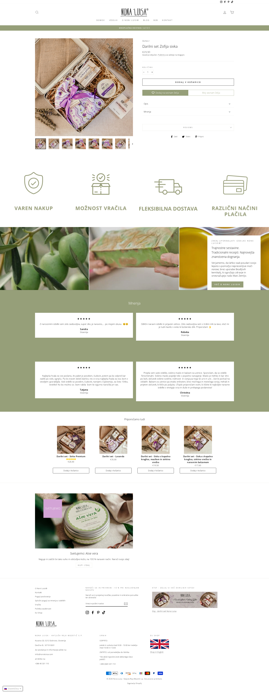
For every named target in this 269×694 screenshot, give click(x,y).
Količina (147, 67)
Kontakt (167, 20)
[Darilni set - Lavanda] (113, 440)
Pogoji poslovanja (42, 596)
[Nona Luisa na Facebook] (92, 612)
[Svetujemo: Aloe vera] (84, 520)
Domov (100, 20)
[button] (13, 688)
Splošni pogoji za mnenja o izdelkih (50, 600)
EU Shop (38, 612)
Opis (146, 103)
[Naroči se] (126, 603)
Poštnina (162, 55)
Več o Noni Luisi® (227, 284)
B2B (156, 20)
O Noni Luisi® (130, 20)
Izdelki (113, 20)
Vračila (38, 604)
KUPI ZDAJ (84, 565)
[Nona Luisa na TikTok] (103, 612)
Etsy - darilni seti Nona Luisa (164, 611)
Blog (146, 20)
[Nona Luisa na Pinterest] (98, 612)
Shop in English (157, 652)
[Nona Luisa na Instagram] (87, 612)
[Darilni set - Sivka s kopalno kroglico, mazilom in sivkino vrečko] (155, 440)
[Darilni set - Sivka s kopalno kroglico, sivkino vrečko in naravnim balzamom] (198, 440)
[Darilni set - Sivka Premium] (71, 440)
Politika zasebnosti (43, 608)
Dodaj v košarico (71, 470)
